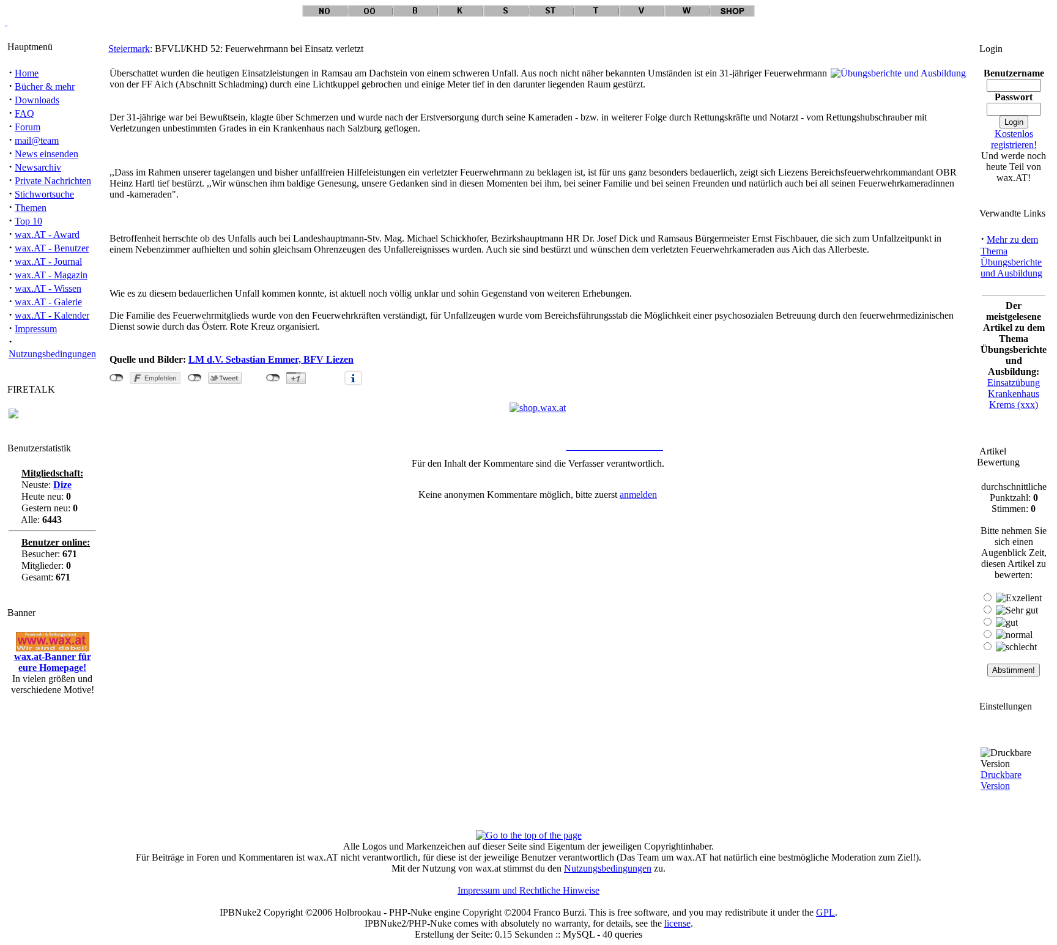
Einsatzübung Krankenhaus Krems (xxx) (1013, 393)
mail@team (37, 140)
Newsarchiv (38, 167)
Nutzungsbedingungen (52, 354)
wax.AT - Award (47, 234)
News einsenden (46, 154)
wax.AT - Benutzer (52, 248)
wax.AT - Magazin (51, 275)
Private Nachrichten (53, 181)
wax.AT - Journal (48, 261)
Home (27, 73)
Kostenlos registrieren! (1014, 139)
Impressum (36, 329)
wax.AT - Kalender (52, 315)
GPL (825, 912)
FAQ (24, 113)
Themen (30, 207)
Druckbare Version (1001, 780)
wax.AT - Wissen (48, 288)
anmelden (638, 494)
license (677, 923)
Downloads (37, 100)
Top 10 (28, 221)
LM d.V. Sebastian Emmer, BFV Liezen (271, 359)
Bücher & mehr (45, 86)
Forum (27, 127)
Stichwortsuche (44, 194)
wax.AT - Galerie (48, 302)
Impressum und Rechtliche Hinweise (528, 890)
